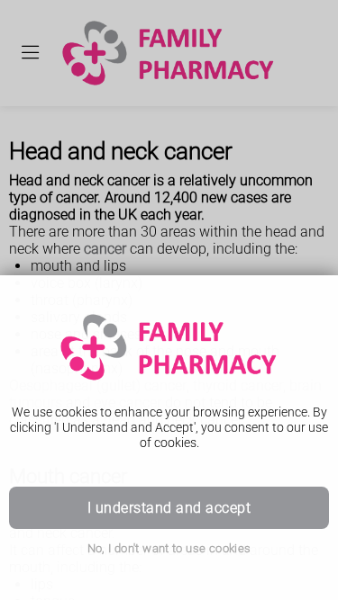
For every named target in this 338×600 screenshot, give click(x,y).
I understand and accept (169, 507)
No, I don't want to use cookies (169, 548)
